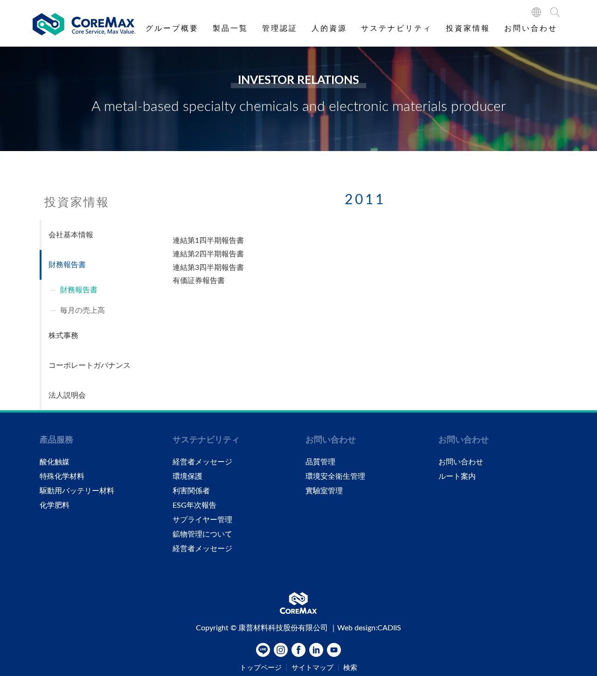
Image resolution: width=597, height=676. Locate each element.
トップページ (261, 667)
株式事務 (63, 335)
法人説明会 (67, 395)
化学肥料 (54, 505)
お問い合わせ (530, 28)
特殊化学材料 (62, 476)
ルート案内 (457, 476)
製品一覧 (230, 28)
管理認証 (280, 28)
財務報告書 (67, 265)
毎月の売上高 (82, 310)
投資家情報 (468, 28)
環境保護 (187, 476)
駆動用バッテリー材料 (77, 491)
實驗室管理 (324, 491)
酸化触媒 (54, 462)
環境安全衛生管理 (335, 476)
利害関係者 (191, 491)
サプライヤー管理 (202, 520)
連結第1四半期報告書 (208, 240)
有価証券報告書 (199, 280)
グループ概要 (172, 28)
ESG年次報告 (194, 505)
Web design (356, 628)
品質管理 (320, 462)
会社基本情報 (71, 235)
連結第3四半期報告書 (208, 267)
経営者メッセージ (202, 462)
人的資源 (329, 28)
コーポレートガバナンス (90, 365)
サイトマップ (312, 667)
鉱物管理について (202, 534)
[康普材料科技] (84, 24)
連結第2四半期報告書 (208, 254)
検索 (350, 667)
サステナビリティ (396, 28)
